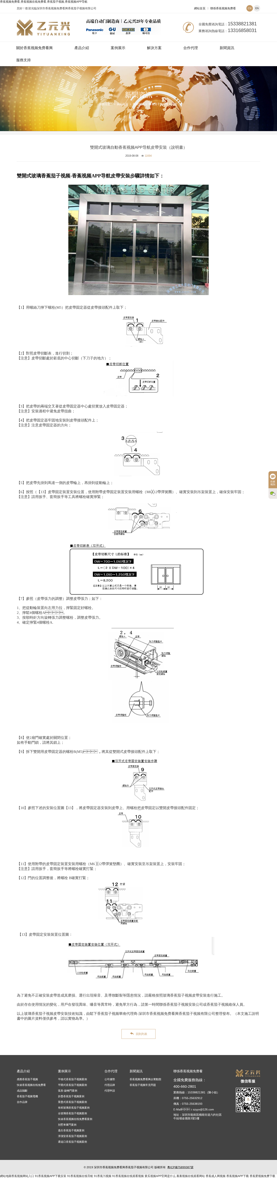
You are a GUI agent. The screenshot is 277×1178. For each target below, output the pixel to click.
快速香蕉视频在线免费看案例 (75, 1119)
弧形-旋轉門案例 (67, 1090)
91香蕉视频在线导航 (80, 1176)
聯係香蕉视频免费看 (223, 8)
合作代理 (190, 48)
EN (257, 8)
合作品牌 (22, 1102)
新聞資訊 (227, 48)
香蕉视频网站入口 (22, 1176)
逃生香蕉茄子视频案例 (71, 1130)
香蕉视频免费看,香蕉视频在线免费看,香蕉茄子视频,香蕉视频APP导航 (43, 1)
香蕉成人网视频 (215, 1176)
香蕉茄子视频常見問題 (163, 104)
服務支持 (23, 60)
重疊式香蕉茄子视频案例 (72, 1102)
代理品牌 (109, 1084)
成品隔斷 (22, 1090)
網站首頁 (199, 8)
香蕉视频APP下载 (237, 1176)
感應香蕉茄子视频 (27, 1079)
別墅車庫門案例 (67, 1124)
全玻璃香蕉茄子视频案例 (72, 1113)
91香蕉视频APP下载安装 (50, 1176)
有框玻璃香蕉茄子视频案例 (74, 1107)
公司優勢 (109, 1079)
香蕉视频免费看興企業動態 (145, 1079)
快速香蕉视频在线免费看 (31, 1084)
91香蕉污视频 (102, 1176)
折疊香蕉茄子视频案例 (71, 1096)
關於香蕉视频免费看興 (34, 48)
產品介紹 (81, 48)
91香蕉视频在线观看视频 (128, 1176)
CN (249, 8)
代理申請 (109, 1090)
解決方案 (154, 48)
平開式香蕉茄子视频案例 (72, 1084)
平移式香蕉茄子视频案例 (72, 1079)
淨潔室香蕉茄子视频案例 (72, 1136)
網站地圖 (5, 1176)
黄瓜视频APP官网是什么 (160, 1176)
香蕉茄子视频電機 (27, 1096)
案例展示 (118, 48)
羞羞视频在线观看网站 (190, 1176)
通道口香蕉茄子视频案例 (72, 1141)
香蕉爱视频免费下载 (262, 1176)
